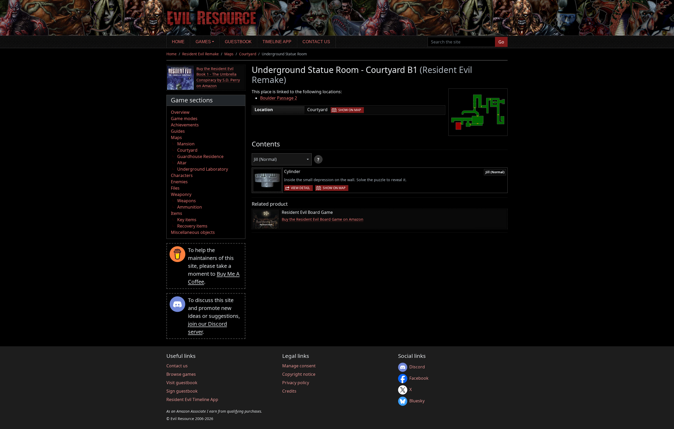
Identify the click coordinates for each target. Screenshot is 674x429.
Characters (182, 175)
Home (178, 42)
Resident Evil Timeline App (192, 399)
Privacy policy (295, 383)
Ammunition (189, 207)
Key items (186, 220)
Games (203, 42)
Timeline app (276, 42)
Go (501, 42)
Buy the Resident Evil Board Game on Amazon (322, 219)
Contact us (316, 42)
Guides (178, 131)
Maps (229, 53)
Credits (289, 391)
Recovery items (192, 226)
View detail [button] (300, 188)
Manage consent (299, 366)
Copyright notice (298, 374)
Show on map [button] (349, 110)
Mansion (186, 144)
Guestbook (238, 42)
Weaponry (181, 194)
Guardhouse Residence (200, 156)
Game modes (184, 118)
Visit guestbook (181, 383)
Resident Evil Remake (200, 53)
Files (175, 188)
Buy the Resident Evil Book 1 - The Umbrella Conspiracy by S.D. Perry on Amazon (218, 77)
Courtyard (247, 53)
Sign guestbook (182, 391)
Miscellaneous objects (193, 232)
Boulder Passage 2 (278, 98)
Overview (180, 112)
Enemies (179, 182)
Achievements (185, 125)
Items (176, 213)
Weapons (186, 201)
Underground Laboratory (202, 169)
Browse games (181, 374)
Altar (182, 163)
